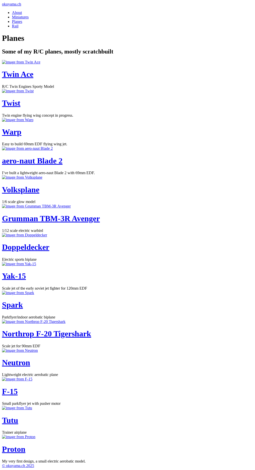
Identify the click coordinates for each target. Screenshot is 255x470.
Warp (11, 131)
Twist (11, 103)
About (17, 12)
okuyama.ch (11, 4)
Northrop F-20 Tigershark (46, 333)
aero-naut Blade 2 (32, 160)
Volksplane (20, 189)
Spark (12, 304)
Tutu (10, 420)
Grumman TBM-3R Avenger (51, 218)
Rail (15, 26)
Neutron (16, 362)
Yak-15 (14, 275)
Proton (13, 449)
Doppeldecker (25, 247)
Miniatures (20, 17)
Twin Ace (17, 74)
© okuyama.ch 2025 (18, 466)
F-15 (10, 391)
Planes (17, 21)
